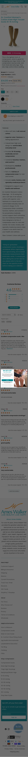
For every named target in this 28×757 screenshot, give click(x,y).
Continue (7, 380)
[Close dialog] (26, 370)
